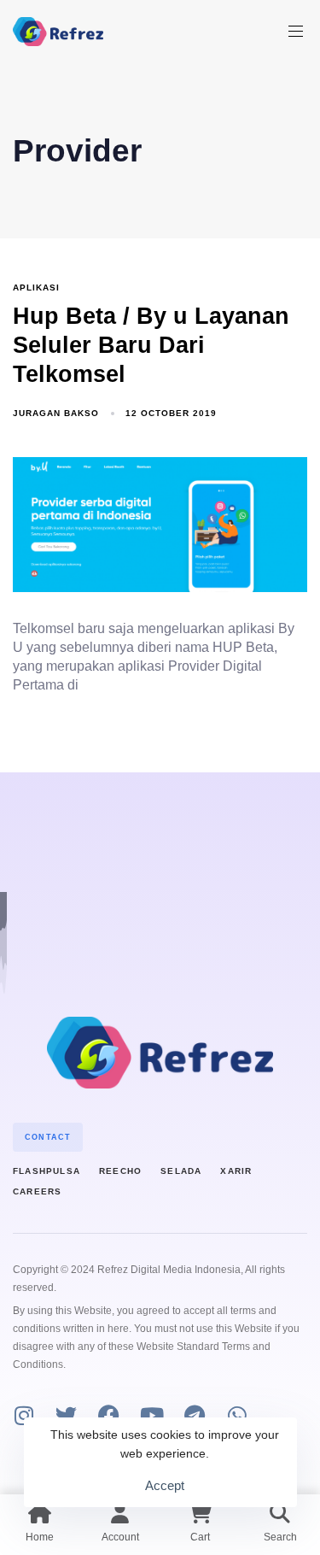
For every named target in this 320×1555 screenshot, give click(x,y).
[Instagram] (23, 1415)
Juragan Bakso (56, 413)
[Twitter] (66, 1415)
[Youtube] (151, 1415)
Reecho (120, 1171)
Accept (164, 1485)
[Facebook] (108, 1415)
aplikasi (36, 287)
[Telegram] (194, 1415)
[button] (302, 31)
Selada (180, 1171)
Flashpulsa (46, 1171)
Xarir (236, 1171)
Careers (37, 1191)
